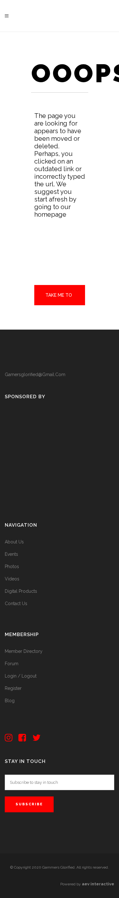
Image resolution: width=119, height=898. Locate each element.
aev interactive (98, 884)
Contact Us (16, 603)
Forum (11, 663)
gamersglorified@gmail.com (35, 374)
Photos (12, 566)
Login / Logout (20, 675)
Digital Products (21, 591)
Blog (10, 700)
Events (11, 554)
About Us (14, 541)
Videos (12, 578)
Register (13, 688)
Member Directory (24, 651)
